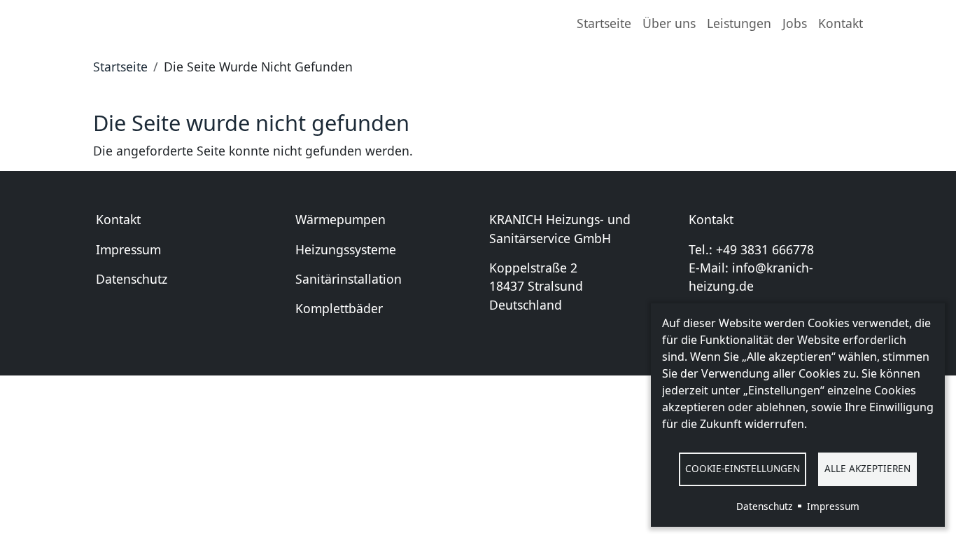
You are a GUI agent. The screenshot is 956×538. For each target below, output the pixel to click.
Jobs (794, 23)
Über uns (669, 23)
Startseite (604, 23)
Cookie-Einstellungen (742, 468)
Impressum (128, 249)
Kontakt (840, 23)
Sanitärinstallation (348, 278)
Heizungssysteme (345, 249)
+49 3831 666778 (765, 249)
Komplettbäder (339, 308)
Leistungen (739, 23)
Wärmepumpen (340, 219)
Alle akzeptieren (867, 468)
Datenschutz (131, 278)
